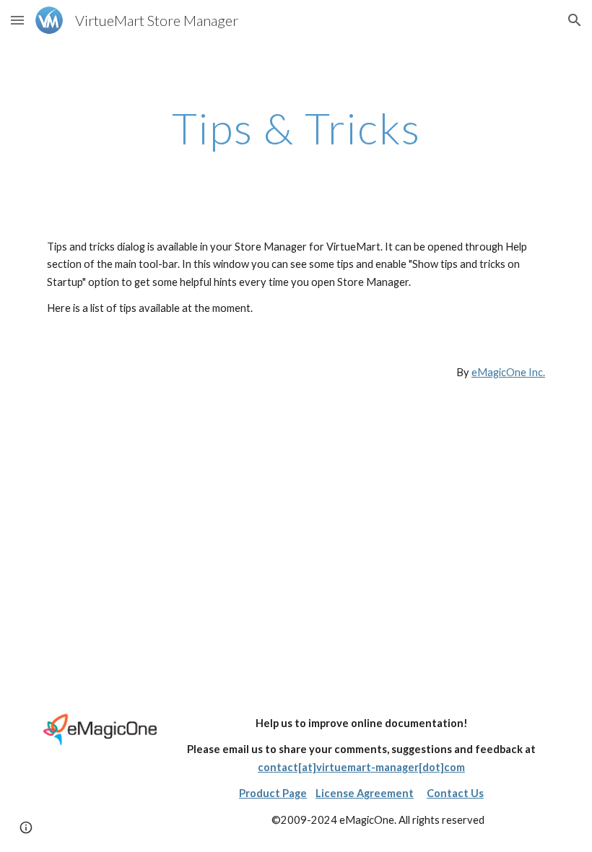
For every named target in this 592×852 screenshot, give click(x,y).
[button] (17, 20)
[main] (296, 127)
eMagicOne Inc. (508, 372)
